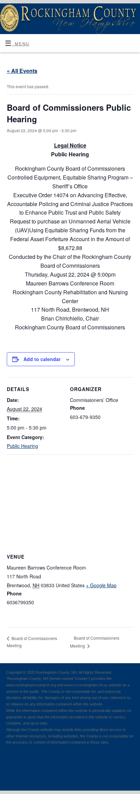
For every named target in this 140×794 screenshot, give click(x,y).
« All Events (22, 71)
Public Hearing (22, 445)
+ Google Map (101, 585)
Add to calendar (41, 359)
